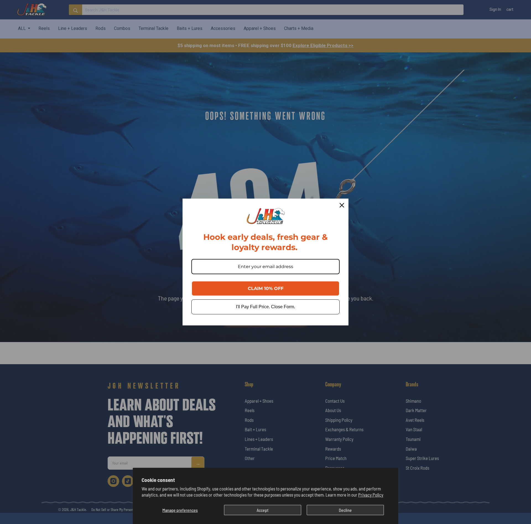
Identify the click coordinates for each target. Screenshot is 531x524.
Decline (345, 510)
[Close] (341, 205)
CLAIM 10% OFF (265, 288)
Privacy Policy (370, 494)
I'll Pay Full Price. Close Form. (265, 306)
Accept (263, 510)
